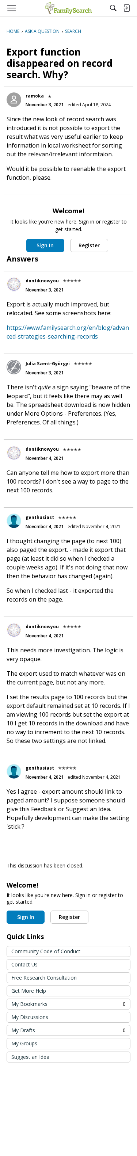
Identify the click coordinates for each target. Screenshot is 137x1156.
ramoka (35, 96)
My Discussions (29, 1017)
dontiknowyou (42, 281)
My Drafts (68, 1030)
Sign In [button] (45, 245)
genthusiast (40, 517)
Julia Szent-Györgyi (48, 363)
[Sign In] (126, 8)
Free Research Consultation (44, 977)
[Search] (113, 8)
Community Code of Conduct (45, 951)
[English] (68, 8)
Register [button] (89, 245)
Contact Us (24, 964)
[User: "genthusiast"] (14, 521)
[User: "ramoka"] (14, 99)
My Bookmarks (68, 1003)
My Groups (24, 1043)
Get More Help (28, 990)
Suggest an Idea (30, 1056)
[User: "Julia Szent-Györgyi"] (14, 367)
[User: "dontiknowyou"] (14, 284)
